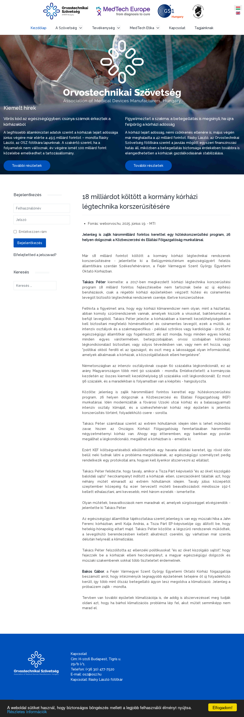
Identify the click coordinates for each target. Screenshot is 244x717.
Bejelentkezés (29, 243)
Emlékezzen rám (33, 232)
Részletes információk (27, 711)
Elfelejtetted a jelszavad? (35, 255)
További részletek (27, 165)
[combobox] (35, 285)
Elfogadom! (223, 707)
